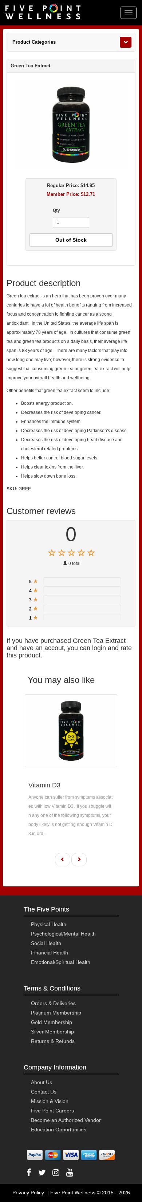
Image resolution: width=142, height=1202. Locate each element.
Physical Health (48, 924)
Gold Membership (51, 1022)
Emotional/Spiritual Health (60, 962)
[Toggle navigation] (125, 42)
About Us (41, 1082)
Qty (56, 210)
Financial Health (49, 953)
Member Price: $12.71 (71, 194)
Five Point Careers (52, 1111)
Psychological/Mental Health (63, 934)
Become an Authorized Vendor (66, 1120)
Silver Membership (52, 1032)
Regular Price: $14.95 (71, 185)
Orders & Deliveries (53, 1003)
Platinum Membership (56, 1013)
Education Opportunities (58, 1129)
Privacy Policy (28, 1192)
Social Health (46, 943)
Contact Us (43, 1092)
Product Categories (34, 42)
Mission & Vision (49, 1101)
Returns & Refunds (53, 1041)
